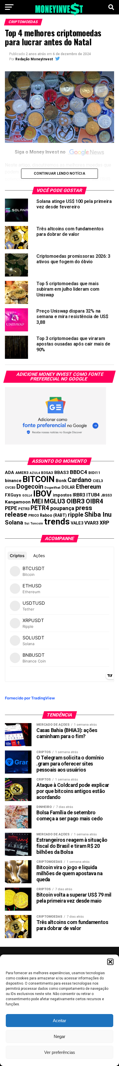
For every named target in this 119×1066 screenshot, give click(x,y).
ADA (9, 472)
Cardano (80, 479)
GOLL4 (27, 495)
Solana (14, 522)
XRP (104, 523)
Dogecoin (29, 486)
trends (57, 522)
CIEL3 (98, 481)
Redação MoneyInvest (34, 59)
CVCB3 (10, 488)
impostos (62, 495)
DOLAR (68, 487)
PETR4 (40, 507)
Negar (59, 1036)
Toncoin (36, 523)
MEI (37, 501)
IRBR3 (79, 495)
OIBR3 (75, 501)
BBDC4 (78, 472)
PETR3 (23, 509)
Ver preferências (59, 1052)
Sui (26, 523)
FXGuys (13, 495)
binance (13, 480)
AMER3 (22, 472)
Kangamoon (18, 502)
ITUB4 (93, 495)
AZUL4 (35, 473)
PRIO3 (33, 515)
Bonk (61, 480)
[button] (110, 962)
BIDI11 (94, 473)
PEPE (11, 508)
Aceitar (59, 1020)
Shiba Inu (97, 514)
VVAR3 (91, 523)
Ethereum (88, 486)
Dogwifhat (52, 488)
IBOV (42, 494)
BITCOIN (39, 479)
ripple (75, 514)
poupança (62, 508)
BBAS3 (61, 472)
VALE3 (77, 523)
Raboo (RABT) (53, 515)
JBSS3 (106, 495)
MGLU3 (54, 501)
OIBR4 (94, 501)
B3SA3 (47, 473)
